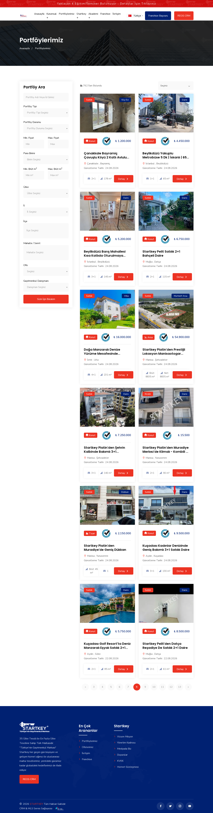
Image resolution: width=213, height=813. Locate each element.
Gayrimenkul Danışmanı (35, 281)
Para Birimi (29, 153)
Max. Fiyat (53, 138)
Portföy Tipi (30, 106)
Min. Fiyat (28, 138)
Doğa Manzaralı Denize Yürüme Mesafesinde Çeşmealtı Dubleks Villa (102, 353)
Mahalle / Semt (31, 243)
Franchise (105, 14)
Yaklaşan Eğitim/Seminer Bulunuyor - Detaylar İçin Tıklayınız (106, 3)
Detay (122, 179)
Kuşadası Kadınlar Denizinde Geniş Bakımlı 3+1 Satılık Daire (166, 547)
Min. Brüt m (30, 169)
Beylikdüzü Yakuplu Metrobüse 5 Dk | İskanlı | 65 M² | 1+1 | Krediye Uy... (165, 157)
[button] (134, 16)
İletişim (117, 14)
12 (171, 687)
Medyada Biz (124, 748)
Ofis (25, 265)
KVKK (120, 761)
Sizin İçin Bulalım (46, 299)
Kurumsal (51, 14)
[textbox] (46, 113)
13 (179, 687)
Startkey (81, 14)
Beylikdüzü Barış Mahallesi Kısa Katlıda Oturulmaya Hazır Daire (105, 255)
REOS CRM (183, 15)
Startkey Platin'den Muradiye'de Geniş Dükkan (105, 547)
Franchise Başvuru (158, 15)
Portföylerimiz (66, 14)
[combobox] (46, 112)
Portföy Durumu (32, 122)
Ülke (26, 187)
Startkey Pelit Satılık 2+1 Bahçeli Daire (161, 253)
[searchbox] (46, 230)
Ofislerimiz (87, 747)
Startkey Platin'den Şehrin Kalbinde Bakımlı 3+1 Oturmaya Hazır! (104, 451)
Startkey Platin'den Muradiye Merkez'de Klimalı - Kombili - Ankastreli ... (166, 451)
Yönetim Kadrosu (126, 742)
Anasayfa (39, 14)
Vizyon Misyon (125, 736)
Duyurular (122, 755)
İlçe (25, 221)
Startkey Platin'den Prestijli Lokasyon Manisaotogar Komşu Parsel (164, 353)
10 (153, 687)
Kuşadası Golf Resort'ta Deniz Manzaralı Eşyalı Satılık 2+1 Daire (107, 647)
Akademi (93, 14)
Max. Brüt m (55, 169)
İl (24, 205)
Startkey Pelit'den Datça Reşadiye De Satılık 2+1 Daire (165, 645)
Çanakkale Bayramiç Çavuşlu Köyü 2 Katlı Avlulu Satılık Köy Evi (105, 157)
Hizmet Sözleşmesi (128, 767)
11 (162, 687)
